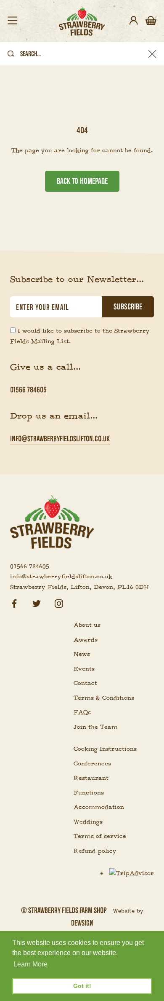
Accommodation (99, 807)
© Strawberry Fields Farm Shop (63, 910)
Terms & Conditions (104, 698)
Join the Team (96, 727)
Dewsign (82, 922)
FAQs (82, 712)
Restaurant (91, 778)
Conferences (92, 764)
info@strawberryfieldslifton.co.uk (60, 438)
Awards (86, 640)
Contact (85, 683)
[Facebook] (14, 602)
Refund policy (95, 851)
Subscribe (128, 306)
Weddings (88, 822)
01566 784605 (28, 389)
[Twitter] (36, 602)
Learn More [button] (30, 964)
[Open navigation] (12, 21)
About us (87, 625)
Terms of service (100, 836)
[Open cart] (150, 21)
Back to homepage (82, 181)
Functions (89, 793)
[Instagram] (59, 602)
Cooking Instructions (105, 749)
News (82, 654)
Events (84, 669)
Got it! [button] (82, 985)
